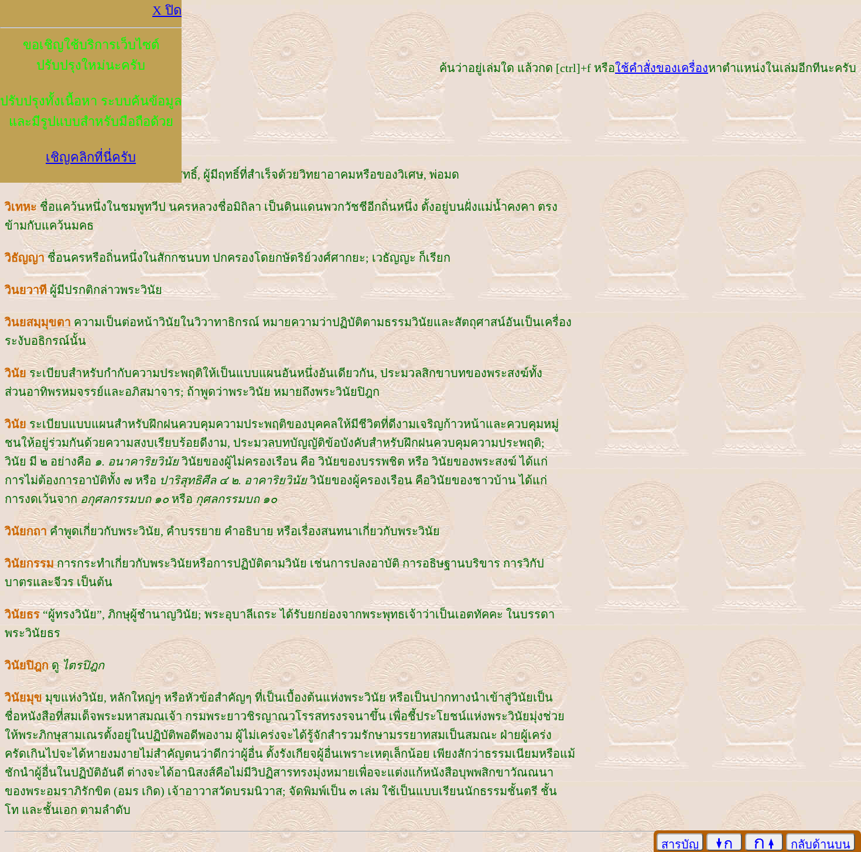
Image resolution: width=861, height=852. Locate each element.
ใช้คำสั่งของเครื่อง (661, 67)
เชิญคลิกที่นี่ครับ (91, 157)
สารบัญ (680, 844)
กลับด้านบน (820, 844)
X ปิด (167, 10)
